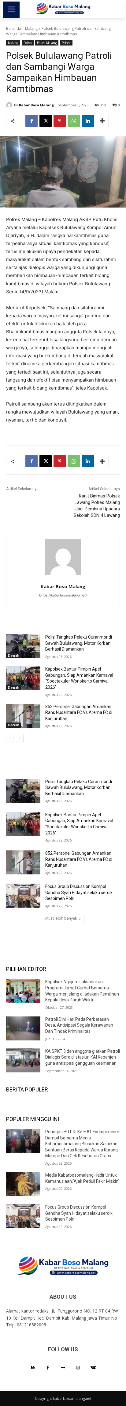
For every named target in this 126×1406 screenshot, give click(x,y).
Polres (28, 43)
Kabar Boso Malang (36, 105)
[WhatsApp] (74, 121)
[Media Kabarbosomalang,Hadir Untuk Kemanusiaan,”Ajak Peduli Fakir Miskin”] (23, 1184)
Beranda (13, 28)
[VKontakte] (93, 1368)
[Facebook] (31, 121)
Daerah (13, 655)
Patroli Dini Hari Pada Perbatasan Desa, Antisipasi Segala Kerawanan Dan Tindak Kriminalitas (79, 1025)
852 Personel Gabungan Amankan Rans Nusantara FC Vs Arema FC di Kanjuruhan (78, 712)
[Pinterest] (60, 121)
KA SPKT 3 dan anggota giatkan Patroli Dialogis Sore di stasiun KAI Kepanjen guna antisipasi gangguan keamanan (82, 1057)
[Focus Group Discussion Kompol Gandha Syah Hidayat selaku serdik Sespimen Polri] (23, 896)
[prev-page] (10, 738)
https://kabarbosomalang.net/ (63, 595)
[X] (45, 121)
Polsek (66, 43)
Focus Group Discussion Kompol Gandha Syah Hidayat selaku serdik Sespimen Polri (79, 892)
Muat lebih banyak (61, 918)
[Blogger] (33, 1368)
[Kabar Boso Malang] (10, 105)
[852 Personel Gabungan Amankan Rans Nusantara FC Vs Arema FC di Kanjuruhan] (23, 716)
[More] (102, 121)
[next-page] (20, 738)
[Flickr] (63, 1368)
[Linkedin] (88, 121)
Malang (31, 28)
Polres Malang (47, 43)
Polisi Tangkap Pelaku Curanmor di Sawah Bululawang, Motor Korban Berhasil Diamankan (78, 643)
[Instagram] (78, 1368)
